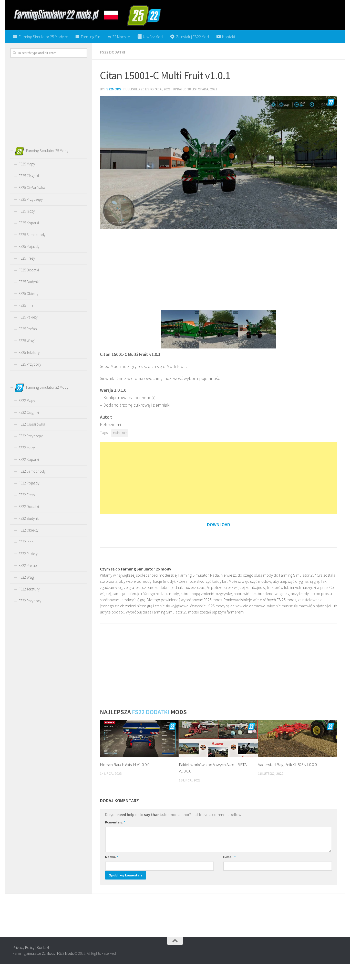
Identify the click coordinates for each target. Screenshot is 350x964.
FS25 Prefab (28, 328)
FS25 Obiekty (28, 293)
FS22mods (113, 89)
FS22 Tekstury (29, 589)
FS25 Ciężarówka (32, 187)
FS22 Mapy (27, 400)
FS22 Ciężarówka (32, 424)
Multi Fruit (120, 433)
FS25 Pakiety (28, 317)
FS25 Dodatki (29, 270)
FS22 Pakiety (28, 553)
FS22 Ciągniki (29, 412)
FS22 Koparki (29, 459)
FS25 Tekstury (29, 352)
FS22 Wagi (27, 577)
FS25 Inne (26, 305)
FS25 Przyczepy (31, 199)
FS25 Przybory (30, 364)
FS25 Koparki (29, 222)
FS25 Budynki (29, 281)
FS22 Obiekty (28, 530)
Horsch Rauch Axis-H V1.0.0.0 (124, 764)
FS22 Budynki (29, 518)
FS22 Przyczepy (31, 435)
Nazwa (111, 857)
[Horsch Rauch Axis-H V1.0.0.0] (139, 738)
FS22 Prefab (28, 565)
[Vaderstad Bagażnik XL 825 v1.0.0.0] (297, 738)
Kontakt (43, 947)
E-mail (229, 857)
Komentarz (115, 822)
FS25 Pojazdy (29, 246)
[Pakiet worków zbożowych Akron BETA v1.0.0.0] (218, 738)
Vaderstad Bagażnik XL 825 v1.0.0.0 (287, 764)
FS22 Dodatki (112, 52)
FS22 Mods (65, 953)
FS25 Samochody (32, 234)
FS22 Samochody (32, 471)
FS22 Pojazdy (29, 483)
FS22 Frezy (27, 494)
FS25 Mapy (27, 164)
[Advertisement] (218, 269)
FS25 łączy (27, 211)
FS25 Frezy (27, 258)
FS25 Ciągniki (29, 175)
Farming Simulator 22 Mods (34, 953)
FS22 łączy (27, 447)
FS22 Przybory (30, 600)
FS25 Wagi (27, 340)
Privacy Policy (24, 947)
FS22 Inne (26, 541)
